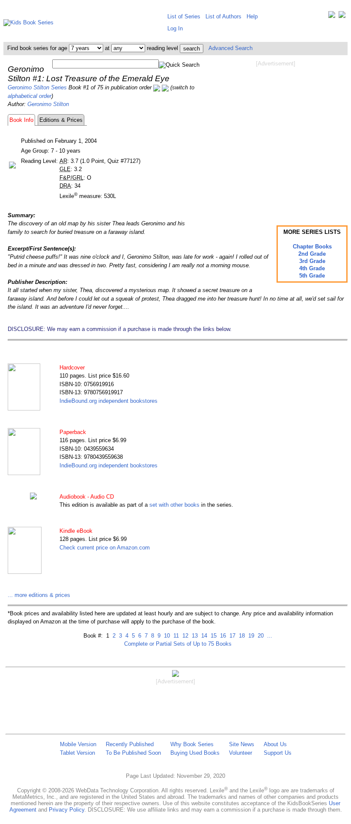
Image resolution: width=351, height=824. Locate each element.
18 (241, 635)
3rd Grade (312, 261)
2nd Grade (312, 254)
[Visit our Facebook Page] (342, 16)
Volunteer (240, 753)
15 (213, 635)
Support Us (278, 753)
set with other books (174, 505)
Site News (241, 744)
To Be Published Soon (133, 753)
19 (250, 635)
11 (175, 635)
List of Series (183, 16)
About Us (275, 744)
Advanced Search (230, 48)
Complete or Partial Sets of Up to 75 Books (178, 644)
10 (166, 635)
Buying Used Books (195, 753)
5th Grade (312, 275)
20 (260, 635)
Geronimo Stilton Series (37, 87)
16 (222, 635)
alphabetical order (29, 96)
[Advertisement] (276, 136)
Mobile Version (78, 744)
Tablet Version (77, 753)
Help (252, 16)
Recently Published (130, 744)
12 (184, 635)
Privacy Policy (66, 809)
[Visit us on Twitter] (331, 16)
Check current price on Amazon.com (104, 547)
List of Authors (223, 16)
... (268, 635)
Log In (175, 28)
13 (194, 635)
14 (203, 635)
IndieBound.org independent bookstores (108, 401)
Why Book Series (192, 744)
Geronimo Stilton (48, 104)
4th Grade (312, 268)
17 (231, 635)
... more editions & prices (39, 595)
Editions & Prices (61, 120)
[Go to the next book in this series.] (165, 87)
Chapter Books (312, 246)
